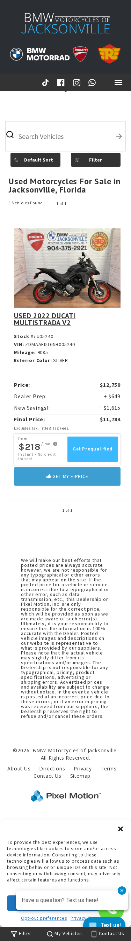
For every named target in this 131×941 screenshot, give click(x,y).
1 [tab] (65, 91)
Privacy (83, 768)
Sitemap (80, 776)
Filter (95, 160)
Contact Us (47, 776)
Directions (52, 768)
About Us (18, 768)
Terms (109, 768)
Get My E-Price (69, 476)
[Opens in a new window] (47, 82)
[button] (120, 828)
